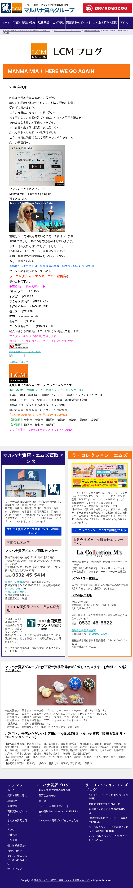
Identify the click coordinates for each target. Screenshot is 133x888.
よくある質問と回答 (105, 22)
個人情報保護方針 (17, 845)
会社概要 (12, 834)
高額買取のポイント (78, 22)
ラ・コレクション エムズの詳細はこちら (99, 530)
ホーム (6, 22)
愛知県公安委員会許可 (84, 630)
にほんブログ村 (19, 361)
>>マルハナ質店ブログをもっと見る (58, 820)
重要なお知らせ (47, 795)
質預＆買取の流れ (24, 22)
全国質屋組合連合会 (16, 591)
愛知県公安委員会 (14, 582)
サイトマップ (14, 868)
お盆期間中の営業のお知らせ (54, 790)
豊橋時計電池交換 (92, 30)
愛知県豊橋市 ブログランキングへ (25, 351)
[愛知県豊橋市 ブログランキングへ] (18, 346)
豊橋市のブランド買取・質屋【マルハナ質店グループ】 (26, 30)
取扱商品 (43, 22)
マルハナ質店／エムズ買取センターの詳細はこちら (33, 530)
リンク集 (12, 840)
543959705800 (14, 588)
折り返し (43, 800)
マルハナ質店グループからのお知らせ (17, 860)
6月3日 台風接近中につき (54, 806)
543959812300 (97, 633)
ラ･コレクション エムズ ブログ (67, 30)
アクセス (125, 22)
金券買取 (58, 22)
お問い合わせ (14, 850)
